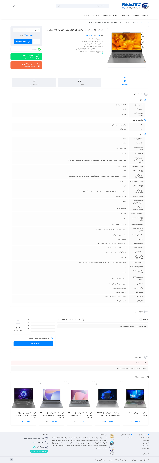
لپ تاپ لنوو (137, 23)
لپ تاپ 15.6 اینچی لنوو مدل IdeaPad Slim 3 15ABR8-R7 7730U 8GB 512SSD (80, 415)
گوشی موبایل (146, 440)
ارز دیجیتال (146, 443)
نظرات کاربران (79, 84)
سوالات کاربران (34, 84)
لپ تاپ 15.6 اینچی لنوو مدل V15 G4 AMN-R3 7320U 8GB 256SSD (108, 414)
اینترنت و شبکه (145, 449)
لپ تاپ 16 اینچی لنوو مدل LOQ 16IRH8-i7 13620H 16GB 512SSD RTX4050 (25, 415)
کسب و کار (146, 454)
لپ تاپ (143, 23)
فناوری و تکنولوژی (144, 438)
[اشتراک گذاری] (143, 42)
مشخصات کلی (124, 84)
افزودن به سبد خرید (21, 41)
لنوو (99, 35)
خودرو (147, 451)
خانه (147, 23)
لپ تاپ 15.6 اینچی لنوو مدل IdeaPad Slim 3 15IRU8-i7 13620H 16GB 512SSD (52, 415)
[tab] (125, 82)
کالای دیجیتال (145, 446)
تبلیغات (130, 438)
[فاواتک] (135, 6)
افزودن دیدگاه (35, 344)
